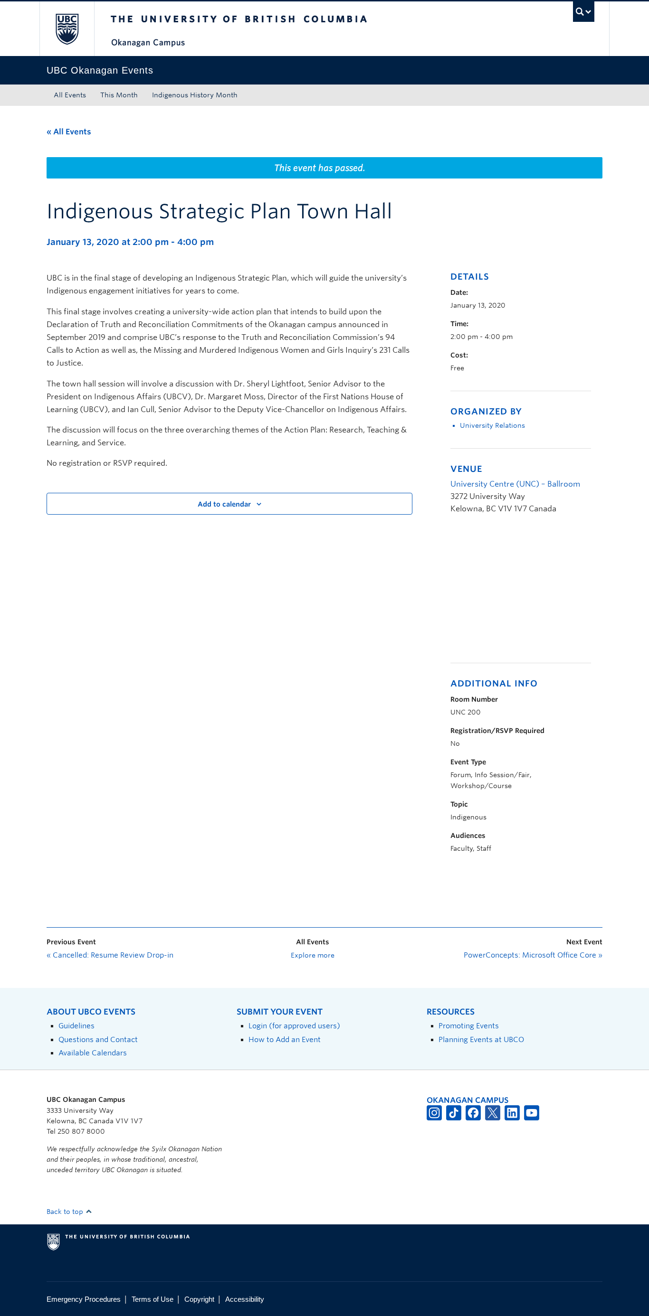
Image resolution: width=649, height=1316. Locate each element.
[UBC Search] (583, 11)
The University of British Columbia (66, 28)
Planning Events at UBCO (481, 1039)
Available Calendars (92, 1053)
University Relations (492, 425)
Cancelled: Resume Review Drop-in (110, 955)
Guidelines (76, 1026)
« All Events (69, 131)
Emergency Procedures (84, 1299)
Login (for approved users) (294, 1026)
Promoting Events (469, 1026)
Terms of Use (152, 1299)
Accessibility (244, 1299)
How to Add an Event (284, 1039)
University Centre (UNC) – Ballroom (515, 484)
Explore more (312, 955)
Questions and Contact (98, 1039)
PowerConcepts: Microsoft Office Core (533, 955)
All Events (70, 95)
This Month (119, 95)
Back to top (66, 1211)
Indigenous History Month (195, 95)
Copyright (199, 1299)
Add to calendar (224, 504)
